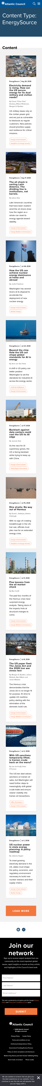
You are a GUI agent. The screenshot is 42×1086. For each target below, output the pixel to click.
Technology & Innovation (18, 468)
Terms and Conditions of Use (18, 1002)
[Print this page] (18, 929)
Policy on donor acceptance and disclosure (21, 1052)
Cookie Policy (26, 1036)
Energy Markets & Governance (20, 232)
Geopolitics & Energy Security (20, 143)
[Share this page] (23, 929)
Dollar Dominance (16, 802)
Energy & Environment (18, 139)
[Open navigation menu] (39, 4)
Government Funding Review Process (21, 1048)
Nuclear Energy (15, 311)
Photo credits (30, 1060)
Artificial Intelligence (17, 387)
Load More (21, 911)
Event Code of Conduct (15, 1060)
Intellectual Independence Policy (21, 1044)
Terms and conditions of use (21, 1040)
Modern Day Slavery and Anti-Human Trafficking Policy (21, 1056)
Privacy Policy (15, 1036)
